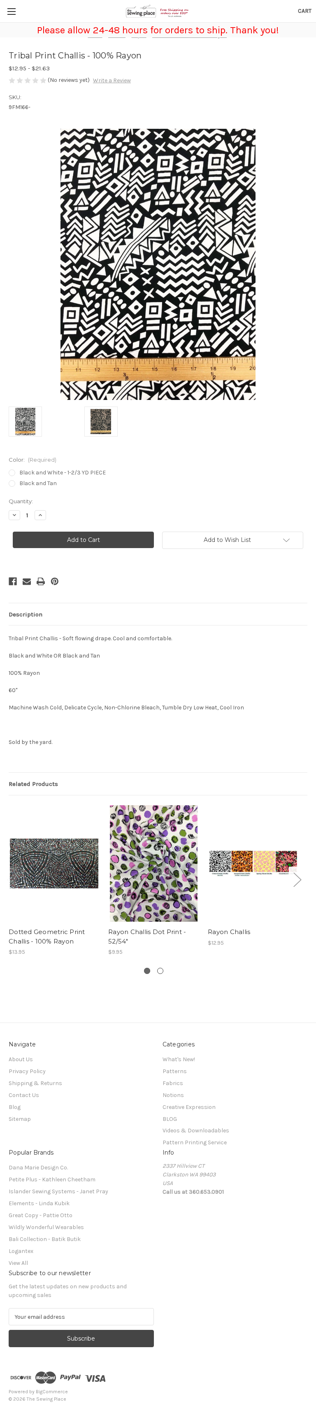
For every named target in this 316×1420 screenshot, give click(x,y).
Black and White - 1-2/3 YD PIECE (62, 472)
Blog (15, 1107)
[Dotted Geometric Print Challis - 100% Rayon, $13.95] (54, 863)
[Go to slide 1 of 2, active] (147, 971)
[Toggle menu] (11, 11)
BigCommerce (52, 1391)
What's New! (179, 1059)
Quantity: (21, 501)
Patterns (175, 1071)
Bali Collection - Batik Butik (45, 1239)
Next (297, 879)
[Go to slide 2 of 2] (160, 971)
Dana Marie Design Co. (38, 1167)
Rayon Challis (229, 932)
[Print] (41, 581)
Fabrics (173, 1083)
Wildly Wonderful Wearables (46, 1227)
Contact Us (24, 1095)
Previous (10, 879)
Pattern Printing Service (195, 1142)
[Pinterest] (55, 581)
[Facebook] (13, 581)
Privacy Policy (27, 1071)
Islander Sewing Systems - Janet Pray (58, 1191)
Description (25, 614)
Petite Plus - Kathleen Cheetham (52, 1179)
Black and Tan (38, 483)
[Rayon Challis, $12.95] (253, 863)
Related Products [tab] (33, 784)
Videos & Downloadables (196, 1130)
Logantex (21, 1251)
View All (18, 1263)
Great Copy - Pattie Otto (40, 1215)
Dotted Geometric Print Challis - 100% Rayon (47, 936)
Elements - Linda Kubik (39, 1203)
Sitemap (20, 1119)
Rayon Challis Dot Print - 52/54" (147, 936)
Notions (173, 1095)
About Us (21, 1059)
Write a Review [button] (112, 80)
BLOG (170, 1119)
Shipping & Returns (35, 1083)
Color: (32, 459)
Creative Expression (189, 1107)
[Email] (27, 581)
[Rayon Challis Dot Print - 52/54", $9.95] (153, 863)
